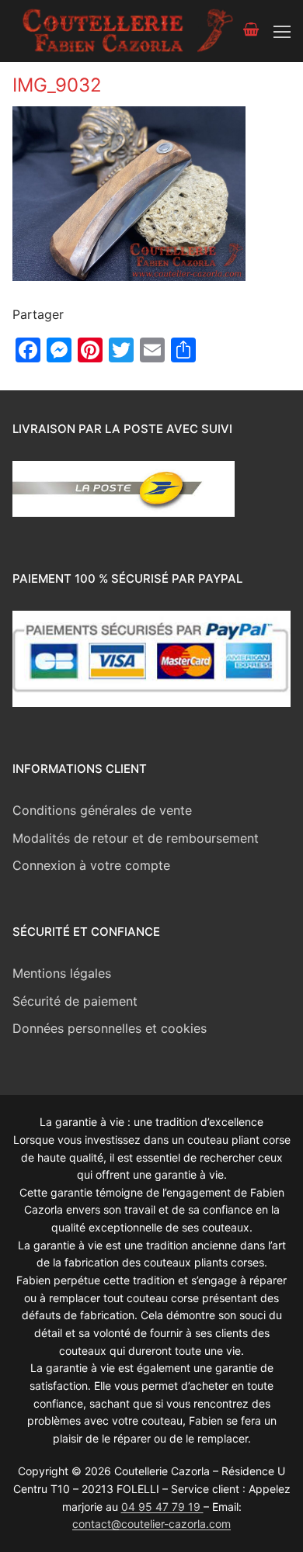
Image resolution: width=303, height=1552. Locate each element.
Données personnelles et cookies (109, 1028)
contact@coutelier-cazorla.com (151, 1523)
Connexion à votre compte (91, 865)
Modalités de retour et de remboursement (135, 838)
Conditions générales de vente (102, 810)
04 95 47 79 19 (162, 1506)
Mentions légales (61, 973)
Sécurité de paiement (75, 1001)
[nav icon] (282, 31)
